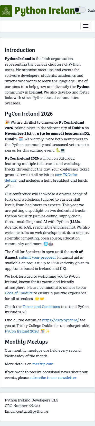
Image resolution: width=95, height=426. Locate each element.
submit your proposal (37, 257)
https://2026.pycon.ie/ (60, 319)
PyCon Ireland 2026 (21, 331)
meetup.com (42, 363)
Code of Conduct (19, 293)
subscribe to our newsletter (53, 377)
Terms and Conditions (41, 306)
